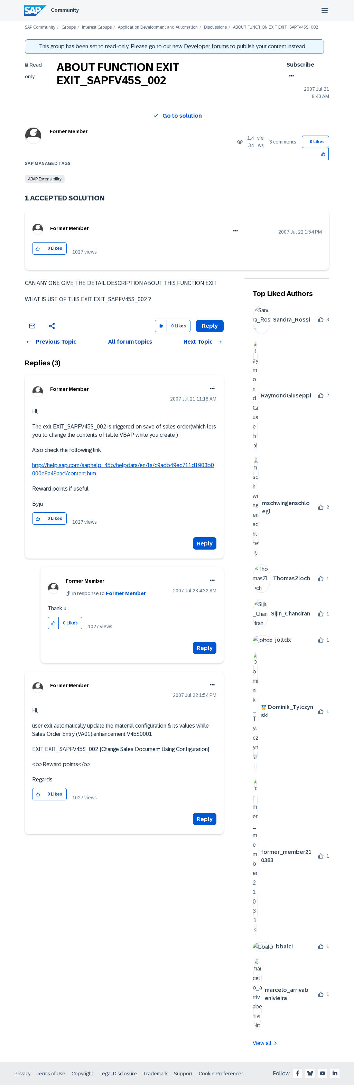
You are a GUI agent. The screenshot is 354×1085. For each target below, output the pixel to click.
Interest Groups (97, 27)
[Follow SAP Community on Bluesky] (310, 1073)
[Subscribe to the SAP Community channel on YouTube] (322, 1073)
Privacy (22, 1073)
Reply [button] (210, 326)
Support (183, 1073)
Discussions (215, 27)
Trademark (155, 1073)
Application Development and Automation (158, 27)
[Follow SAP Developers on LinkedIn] (335, 1073)
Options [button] (290, 76)
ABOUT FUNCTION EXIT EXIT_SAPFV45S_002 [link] (275, 27)
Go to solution (182, 116)
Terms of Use (51, 1073)
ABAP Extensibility (45, 179)
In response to (109, 593)
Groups (69, 27)
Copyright (82, 1073)
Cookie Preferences (221, 1073)
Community (65, 10)
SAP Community (40, 27)
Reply (205, 543)
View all (262, 1043)
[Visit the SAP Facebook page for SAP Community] (297, 1073)
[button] (323, 154)
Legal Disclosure (118, 1073)
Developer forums (206, 46)
